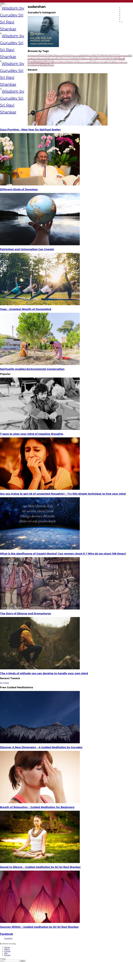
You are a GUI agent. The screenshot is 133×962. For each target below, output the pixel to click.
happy (87, 59)
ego (109, 56)
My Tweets (4, 683)
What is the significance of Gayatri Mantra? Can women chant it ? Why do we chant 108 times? (63, 553)
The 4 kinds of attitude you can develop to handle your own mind (44, 673)
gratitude (53, 59)
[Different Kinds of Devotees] (40, 185)
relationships (83, 62)
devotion (97, 56)
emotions (114, 56)
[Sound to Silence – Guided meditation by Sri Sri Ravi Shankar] (40, 862)
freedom (42, 59)
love (122, 58)
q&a (5, 953)
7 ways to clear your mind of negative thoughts (31, 433)
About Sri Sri (127, 19)
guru (58, 58)
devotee (90, 56)
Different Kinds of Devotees (19, 189)
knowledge (102, 59)
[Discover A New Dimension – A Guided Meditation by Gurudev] (40, 743)
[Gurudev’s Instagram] (43, 46)
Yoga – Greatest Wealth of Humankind (25, 309)
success (118, 62)
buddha (54, 56)
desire (83, 56)
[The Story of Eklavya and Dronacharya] (40, 609)
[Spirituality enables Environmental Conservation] (40, 364)
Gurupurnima (67, 59)
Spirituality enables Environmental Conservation (32, 369)
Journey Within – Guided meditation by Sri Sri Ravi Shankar (39, 926)
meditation (36, 62)
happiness (79, 58)
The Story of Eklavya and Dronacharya (25, 613)
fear (29, 59)
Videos (7, 949)
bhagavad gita (44, 56)
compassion (67, 56)
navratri (57, 62)
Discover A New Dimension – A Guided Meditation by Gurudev (41, 747)
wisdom (44, 65)
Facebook (6, 933)
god (47, 59)
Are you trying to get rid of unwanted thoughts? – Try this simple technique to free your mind (63, 493)
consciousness (77, 56)
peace (64, 62)
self (88, 62)
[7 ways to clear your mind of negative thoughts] (40, 429)
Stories (7, 947)
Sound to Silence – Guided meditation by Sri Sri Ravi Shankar (40, 867)
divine (104, 56)
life (117, 59)
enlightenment (123, 56)
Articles (7, 955)
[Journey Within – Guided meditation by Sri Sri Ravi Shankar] (40, 922)
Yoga (51, 65)
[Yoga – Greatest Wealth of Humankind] (40, 305)
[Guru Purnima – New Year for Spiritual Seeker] (68, 125)
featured (34, 59)
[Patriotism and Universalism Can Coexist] (40, 245)
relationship (73, 62)
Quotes (7, 951)
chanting (60, 56)
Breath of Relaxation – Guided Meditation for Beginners (37, 807)
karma (93, 58)
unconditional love (34, 65)
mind (49, 62)
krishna (111, 59)
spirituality (110, 62)
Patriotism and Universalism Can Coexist (27, 249)
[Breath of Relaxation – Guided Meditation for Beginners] (40, 803)
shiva (92, 62)
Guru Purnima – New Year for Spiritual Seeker (30, 129)
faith (130, 56)
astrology (35, 56)
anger (30, 56)
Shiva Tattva (100, 62)
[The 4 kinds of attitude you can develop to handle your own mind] (40, 669)
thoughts (124, 62)
